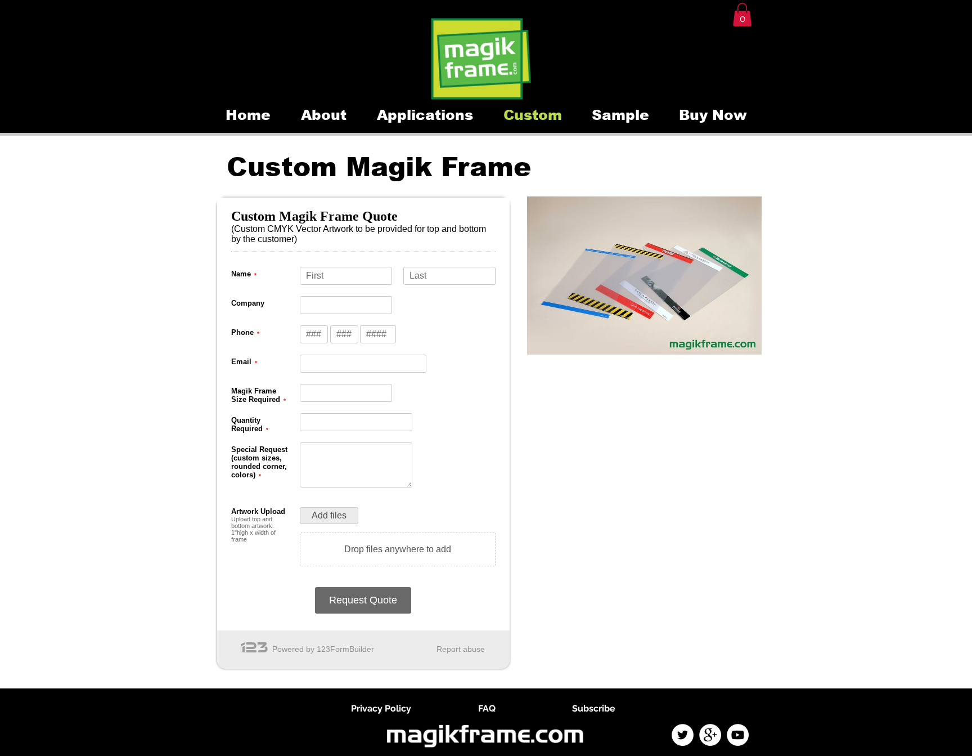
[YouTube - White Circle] (738, 735)
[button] (742, 14)
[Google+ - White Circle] (710, 735)
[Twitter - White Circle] (683, 735)
